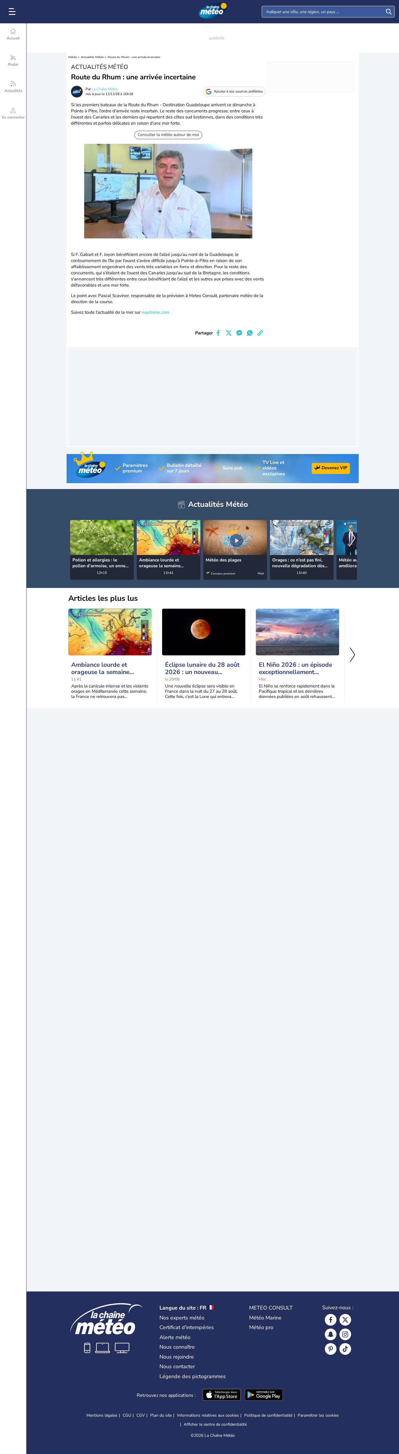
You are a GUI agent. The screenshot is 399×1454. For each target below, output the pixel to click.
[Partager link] (260, 333)
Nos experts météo (181, 1317)
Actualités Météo (92, 57)
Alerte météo (174, 1337)
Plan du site (161, 1415)
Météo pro (261, 1327)
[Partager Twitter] (229, 333)
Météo (72, 57)
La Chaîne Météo (105, 89)
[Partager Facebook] (218, 333)
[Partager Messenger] (239, 333)
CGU (127, 1415)
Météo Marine (265, 1317)
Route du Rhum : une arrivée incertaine (134, 57)
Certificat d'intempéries (186, 1327)
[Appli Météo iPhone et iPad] (222, 1395)
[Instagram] (345, 1334)
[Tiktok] (345, 1349)
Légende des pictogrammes (192, 1376)
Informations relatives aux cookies (208, 1415)
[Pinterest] (330, 1349)
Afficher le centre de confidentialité (215, 1424)
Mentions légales (101, 1415)
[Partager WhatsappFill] (250, 333)
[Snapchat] (330, 1334)
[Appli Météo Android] (264, 1395)
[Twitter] (345, 1320)
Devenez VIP (334, 468)
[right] (352, 538)
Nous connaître (177, 1346)
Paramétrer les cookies (318, 1415)
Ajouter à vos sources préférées (238, 91)
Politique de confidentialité (268, 1415)
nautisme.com (155, 312)
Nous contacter (177, 1366)
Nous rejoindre (176, 1356)
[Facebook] (330, 1320)
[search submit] (389, 12)
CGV (140, 1415)
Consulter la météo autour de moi (168, 134)
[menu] (13, 11)
